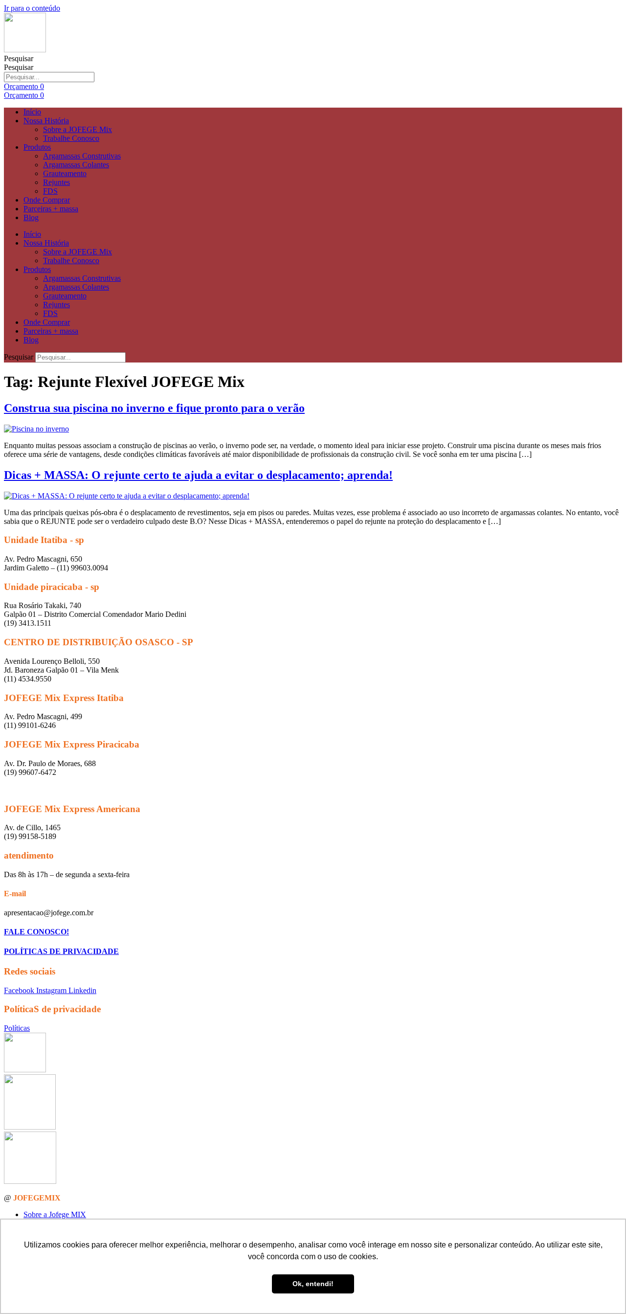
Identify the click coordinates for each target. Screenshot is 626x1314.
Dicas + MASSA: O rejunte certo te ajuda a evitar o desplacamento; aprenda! (198, 475)
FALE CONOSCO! (36, 932)
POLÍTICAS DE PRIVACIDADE (61, 951)
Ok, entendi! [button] (313, 1284)
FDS (50, 191)
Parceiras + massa (50, 208)
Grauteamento (65, 173)
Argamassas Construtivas (82, 156)
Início (32, 112)
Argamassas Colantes (76, 164)
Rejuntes (56, 182)
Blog (31, 217)
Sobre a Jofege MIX (54, 1214)
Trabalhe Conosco (71, 138)
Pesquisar (18, 58)
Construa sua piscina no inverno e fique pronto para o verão (154, 408)
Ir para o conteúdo (32, 8)
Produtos (37, 147)
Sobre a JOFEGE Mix (77, 129)
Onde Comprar (46, 200)
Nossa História (46, 120)
